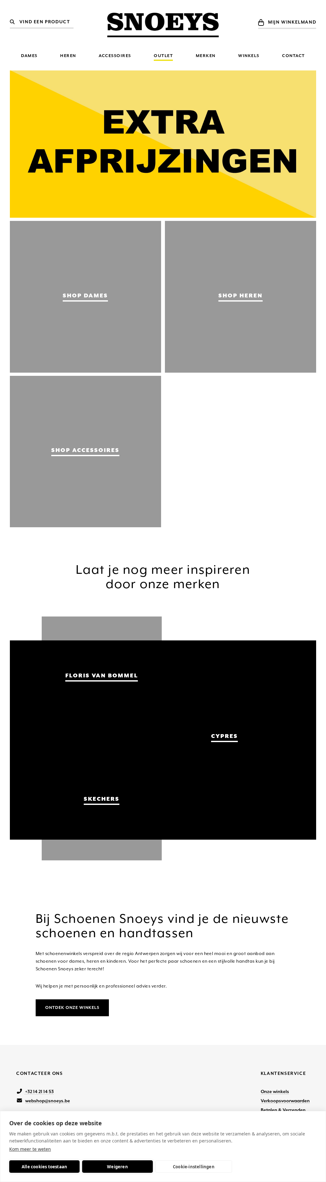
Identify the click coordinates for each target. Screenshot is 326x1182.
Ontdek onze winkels (72, 1007)
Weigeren (117, 1167)
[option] (163, 144)
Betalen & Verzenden (283, 1110)
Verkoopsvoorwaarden (285, 1100)
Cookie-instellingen (194, 1167)
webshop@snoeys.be (47, 1100)
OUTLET (163, 55)
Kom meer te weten (30, 1149)
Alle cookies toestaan (44, 1167)
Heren (68, 55)
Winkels (248, 55)
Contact (293, 55)
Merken (206, 55)
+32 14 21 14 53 (39, 1091)
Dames (29, 55)
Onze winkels (275, 1091)
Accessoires (115, 55)
